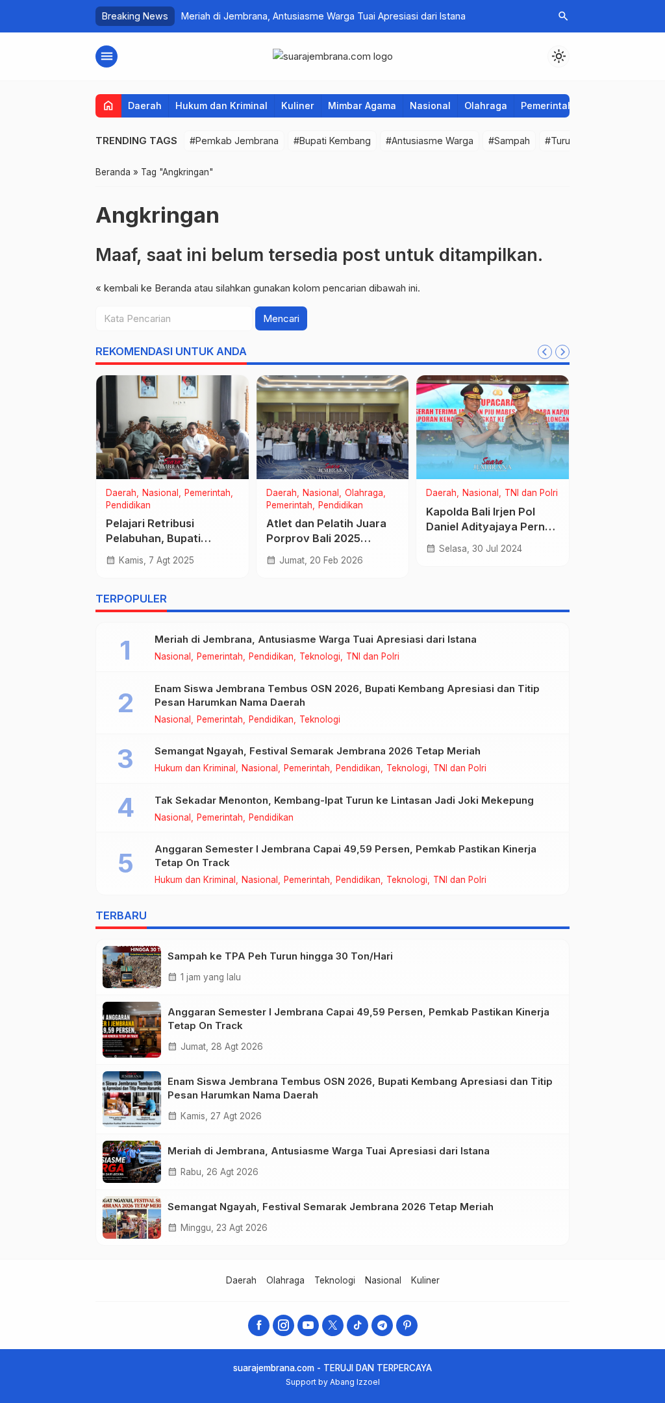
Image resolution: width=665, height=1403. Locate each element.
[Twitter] (333, 1325)
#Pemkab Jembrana (234, 140)
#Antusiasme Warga (429, 140)
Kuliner (297, 105)
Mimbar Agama (362, 105)
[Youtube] (308, 1325)
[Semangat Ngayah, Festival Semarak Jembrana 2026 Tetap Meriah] (132, 1218)
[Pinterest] (407, 1325)
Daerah (145, 105)
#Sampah (509, 140)
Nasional (430, 105)
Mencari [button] (281, 318)
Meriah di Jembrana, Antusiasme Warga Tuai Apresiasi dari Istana (323, 15)
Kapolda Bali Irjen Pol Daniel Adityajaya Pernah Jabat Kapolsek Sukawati (492, 526)
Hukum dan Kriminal (221, 105)
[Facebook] (259, 1325)
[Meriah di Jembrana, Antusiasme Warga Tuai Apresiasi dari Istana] (132, 1162)
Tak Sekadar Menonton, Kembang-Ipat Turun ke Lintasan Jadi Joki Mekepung (344, 800)
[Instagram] (283, 1325)
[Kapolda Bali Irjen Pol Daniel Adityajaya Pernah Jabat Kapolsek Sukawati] (492, 427)
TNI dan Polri (531, 493)
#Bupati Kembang (332, 140)
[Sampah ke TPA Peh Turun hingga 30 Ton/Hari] (132, 967)
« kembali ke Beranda (143, 288)
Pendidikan (128, 505)
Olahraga (485, 105)
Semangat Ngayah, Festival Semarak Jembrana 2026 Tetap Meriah (318, 751)
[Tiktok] (357, 1325)
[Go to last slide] (545, 352)
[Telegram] (382, 1325)
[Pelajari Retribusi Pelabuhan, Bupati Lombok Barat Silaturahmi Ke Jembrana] (172, 427)
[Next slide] (562, 352)
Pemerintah (547, 105)
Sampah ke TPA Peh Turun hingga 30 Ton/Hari (280, 956)
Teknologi (319, 657)
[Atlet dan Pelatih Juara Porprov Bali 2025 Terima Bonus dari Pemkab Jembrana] (333, 427)
